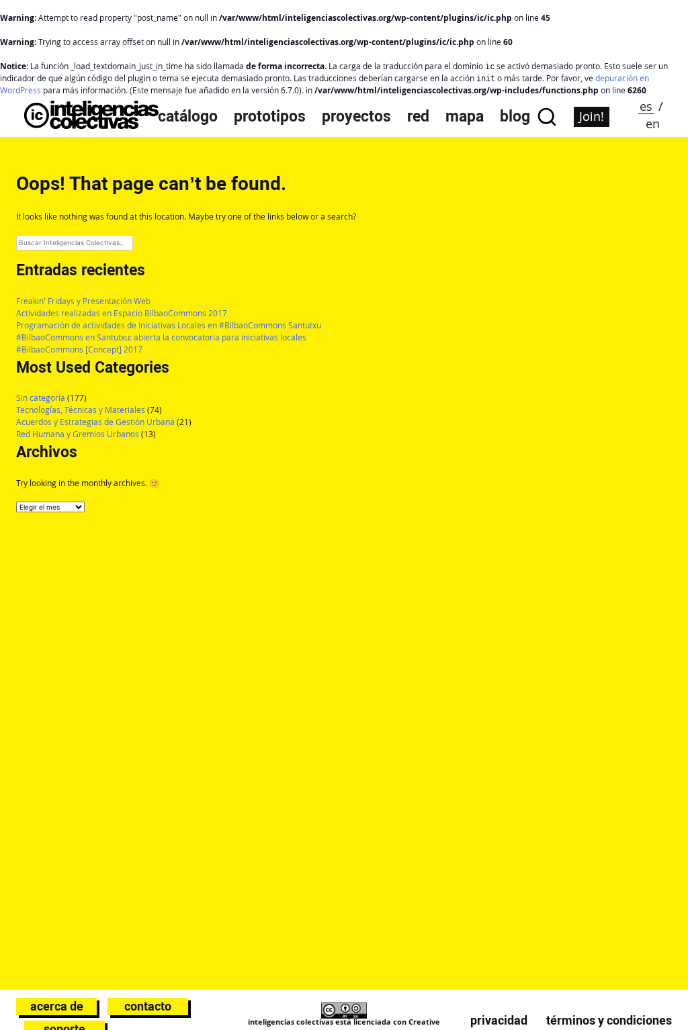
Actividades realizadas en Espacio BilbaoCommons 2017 (121, 313)
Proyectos (356, 116)
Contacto (147, 1006)
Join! (591, 116)
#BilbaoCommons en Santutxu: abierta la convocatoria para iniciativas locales (161, 337)
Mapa (464, 116)
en (653, 123)
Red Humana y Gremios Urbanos (77, 434)
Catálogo (188, 116)
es (646, 106)
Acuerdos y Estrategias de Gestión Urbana (95, 422)
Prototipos (270, 116)
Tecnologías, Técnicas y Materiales (80, 410)
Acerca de (56, 1006)
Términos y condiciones (609, 1020)
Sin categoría (40, 398)
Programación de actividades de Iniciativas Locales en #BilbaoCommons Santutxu (168, 325)
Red (418, 116)
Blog (515, 116)
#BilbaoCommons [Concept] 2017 (79, 349)
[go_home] (91, 125)
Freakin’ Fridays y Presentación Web (83, 301)
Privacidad (498, 1020)
